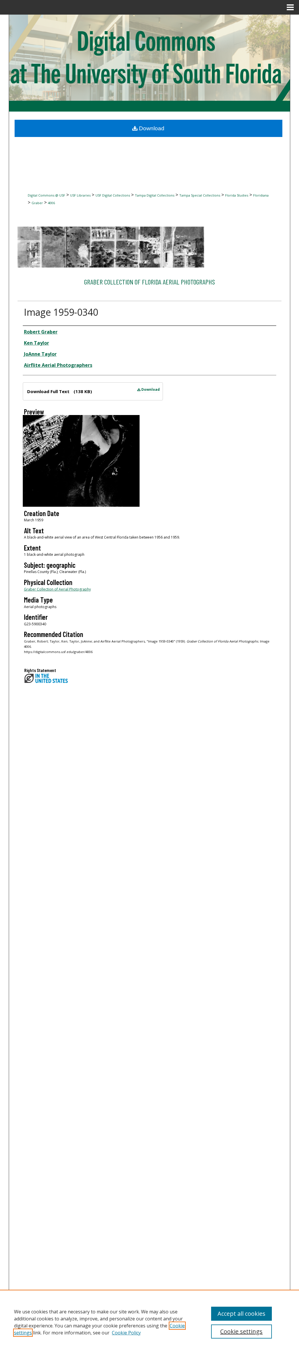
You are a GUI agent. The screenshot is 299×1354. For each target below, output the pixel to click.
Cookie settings (241, 1331)
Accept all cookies (241, 1313)
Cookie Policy (126, 1332)
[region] (149, 1322)
